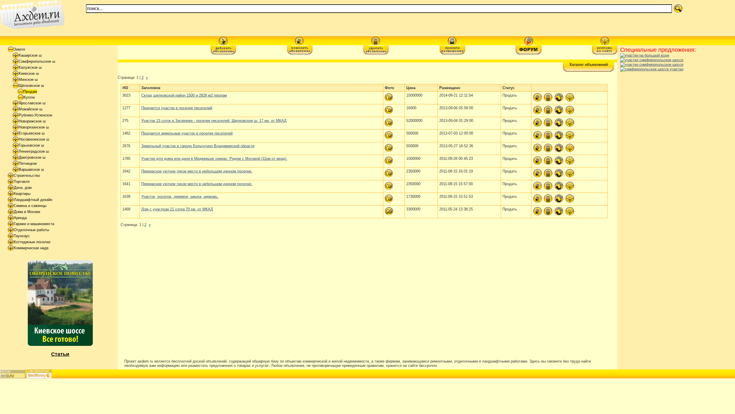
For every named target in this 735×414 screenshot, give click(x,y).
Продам (30, 91)
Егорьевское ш (32, 133)
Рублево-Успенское (35, 115)
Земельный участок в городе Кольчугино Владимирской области (197, 146)
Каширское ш (30, 55)
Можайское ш (30, 109)
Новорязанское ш (34, 127)
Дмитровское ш (32, 157)
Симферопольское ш (37, 61)
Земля (19, 49)
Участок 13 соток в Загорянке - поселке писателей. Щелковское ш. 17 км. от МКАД (214, 120)
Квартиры (22, 193)
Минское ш (28, 79)
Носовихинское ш (34, 139)
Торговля (22, 181)
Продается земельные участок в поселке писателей (187, 133)
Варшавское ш (31, 169)
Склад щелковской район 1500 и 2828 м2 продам (184, 95)
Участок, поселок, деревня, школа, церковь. (179, 196)
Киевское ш (29, 73)
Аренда (20, 218)
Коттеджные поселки (32, 242)
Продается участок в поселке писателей (176, 108)
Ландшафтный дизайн (33, 200)
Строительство (27, 175)
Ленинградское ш (34, 151)
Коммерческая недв (31, 248)
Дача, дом (23, 187)
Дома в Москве (27, 212)
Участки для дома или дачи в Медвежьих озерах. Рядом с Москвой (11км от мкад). (214, 158)
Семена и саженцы (30, 206)
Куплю (29, 97)
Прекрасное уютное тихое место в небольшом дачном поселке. (196, 171)
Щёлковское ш (31, 85)
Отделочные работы (31, 230)
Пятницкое (28, 163)
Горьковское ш (31, 145)
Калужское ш (30, 67)
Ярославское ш (32, 103)
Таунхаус (22, 236)
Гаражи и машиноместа (34, 224)
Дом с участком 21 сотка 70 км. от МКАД (177, 209)
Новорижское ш (32, 121)
